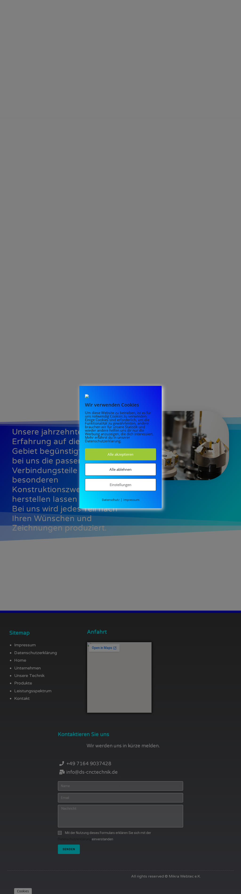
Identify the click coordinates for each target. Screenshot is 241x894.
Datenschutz (111, 500)
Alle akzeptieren (120, 454)
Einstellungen (120, 484)
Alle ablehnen (120, 469)
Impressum (131, 500)
